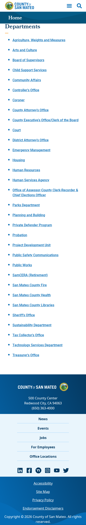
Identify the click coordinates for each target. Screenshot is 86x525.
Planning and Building (29, 215)
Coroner (19, 100)
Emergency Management (31, 150)
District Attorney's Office (31, 140)
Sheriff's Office (24, 315)
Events (43, 428)
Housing (19, 160)
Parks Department (26, 205)
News (43, 419)
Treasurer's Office (26, 355)
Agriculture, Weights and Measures (39, 40)
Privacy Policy (43, 500)
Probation (20, 235)
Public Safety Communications (35, 255)
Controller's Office (26, 90)
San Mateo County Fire (30, 285)
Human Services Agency (31, 180)
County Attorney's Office (31, 110)
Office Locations (43, 456)
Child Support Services (30, 70)
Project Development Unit (32, 245)
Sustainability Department (32, 325)
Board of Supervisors (28, 60)
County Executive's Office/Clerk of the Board (45, 120)
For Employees (43, 447)
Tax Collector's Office (28, 335)
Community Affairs (27, 80)
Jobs (43, 437)
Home (15, 18)
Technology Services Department (37, 345)
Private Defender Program (32, 225)
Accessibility (43, 483)
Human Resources (26, 170)
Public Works (22, 265)
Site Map (43, 491)
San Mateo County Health (32, 295)
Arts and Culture (25, 50)
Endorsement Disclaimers (43, 508)
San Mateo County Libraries (33, 305)
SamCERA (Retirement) (30, 275)
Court (17, 130)
